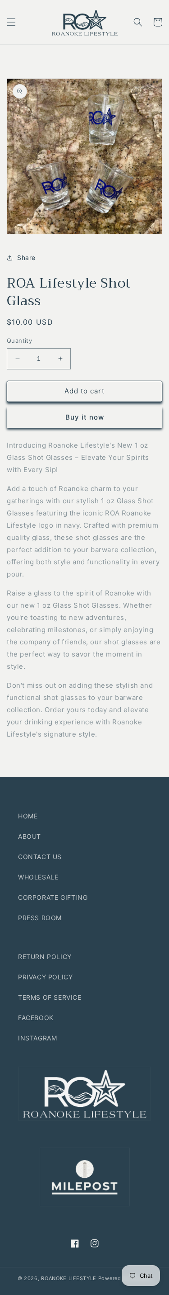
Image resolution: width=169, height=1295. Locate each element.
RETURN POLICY (45, 956)
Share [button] (26, 257)
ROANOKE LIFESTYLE (68, 1278)
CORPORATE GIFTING (52, 897)
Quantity (19, 340)
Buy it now (84, 417)
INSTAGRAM (37, 1038)
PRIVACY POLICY (45, 977)
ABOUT (29, 836)
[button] (11, 22)
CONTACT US (40, 856)
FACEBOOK (36, 1017)
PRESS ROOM (40, 918)
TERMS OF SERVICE (50, 997)
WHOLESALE (38, 877)
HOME (27, 816)
